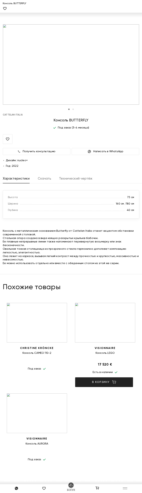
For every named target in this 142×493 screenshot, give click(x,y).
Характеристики (16, 178)
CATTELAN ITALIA (13, 115)
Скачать (44, 178)
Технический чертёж (75, 178)
